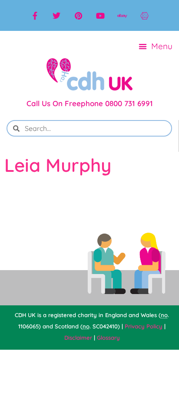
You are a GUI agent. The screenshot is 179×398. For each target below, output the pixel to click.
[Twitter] (56, 16)
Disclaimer (78, 337)
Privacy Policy (143, 326)
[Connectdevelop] (144, 16)
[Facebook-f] (35, 16)
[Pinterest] (79, 16)
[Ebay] (122, 16)
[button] (156, 46)
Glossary (108, 337)
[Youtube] (100, 16)
